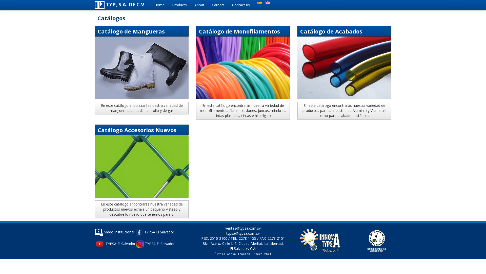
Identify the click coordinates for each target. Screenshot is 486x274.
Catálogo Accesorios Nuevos (137, 130)
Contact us (241, 5)
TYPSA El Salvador (158, 232)
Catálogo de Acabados (331, 31)
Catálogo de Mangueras (131, 31)
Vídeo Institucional (118, 232)
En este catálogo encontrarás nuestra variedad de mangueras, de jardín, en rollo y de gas (142, 108)
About (199, 5)
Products (179, 5)
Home (159, 5)
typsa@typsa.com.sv (243, 233)
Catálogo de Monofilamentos (239, 31)
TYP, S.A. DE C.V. (125, 4)
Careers (218, 5)
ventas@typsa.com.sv (243, 228)
